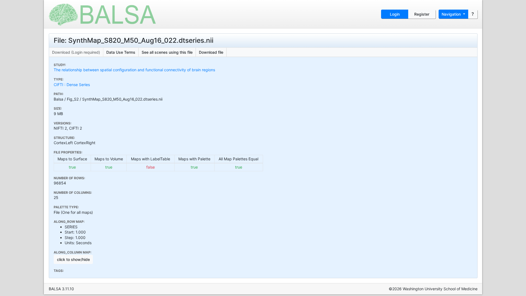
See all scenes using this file (167, 52)
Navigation (452, 14)
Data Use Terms (120, 52)
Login (395, 14)
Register (421, 14)
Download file (211, 52)
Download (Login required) (76, 52)
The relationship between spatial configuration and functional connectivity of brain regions (134, 69)
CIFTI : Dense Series (72, 84)
